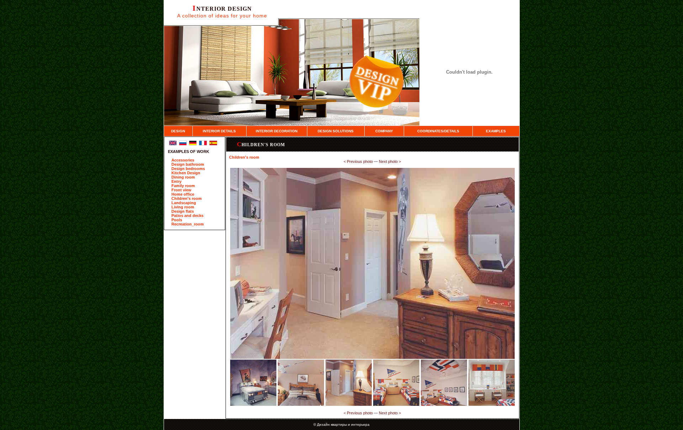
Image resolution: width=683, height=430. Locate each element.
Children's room (186, 198)
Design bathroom (187, 164)
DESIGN (178, 131)
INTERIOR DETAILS (219, 131)
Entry (176, 181)
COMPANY (384, 131)
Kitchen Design (185, 173)
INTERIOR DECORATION (276, 131)
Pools (176, 220)
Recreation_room (187, 224)
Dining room (183, 177)
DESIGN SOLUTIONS (336, 131)
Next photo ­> (390, 161)
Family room (183, 186)
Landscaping (183, 203)
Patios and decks (187, 215)
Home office (182, 194)
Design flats (182, 211)
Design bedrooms (188, 168)
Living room (182, 207)
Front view (181, 190)
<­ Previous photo (358, 161)
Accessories (182, 160)
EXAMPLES (496, 131)
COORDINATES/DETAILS (438, 131)
